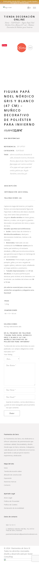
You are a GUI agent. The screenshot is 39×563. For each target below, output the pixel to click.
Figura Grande (29, 161)
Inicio (6, 468)
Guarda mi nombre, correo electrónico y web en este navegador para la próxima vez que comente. (20, 405)
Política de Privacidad (11, 501)
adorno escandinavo (16, 154)
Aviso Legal (8, 498)
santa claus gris (22, 173)
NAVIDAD (20, 150)
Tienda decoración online (13, 471)
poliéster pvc (19, 170)
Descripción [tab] (10, 186)
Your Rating (8, 354)
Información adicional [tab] (16, 192)
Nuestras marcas (10, 482)
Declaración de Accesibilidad (14, 508)
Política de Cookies (10, 505)
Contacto (7, 485)
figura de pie (20, 161)
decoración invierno (20, 157)
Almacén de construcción (13, 475)
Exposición (8, 478)
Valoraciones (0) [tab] (13, 198)
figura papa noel (15, 164)
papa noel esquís (19, 167)
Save (5, 45)
